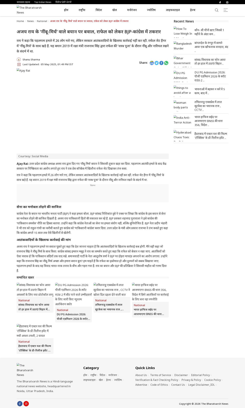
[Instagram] (227, 2)
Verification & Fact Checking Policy (156, 380)
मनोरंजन (132, 10)
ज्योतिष (151, 10)
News (30, 21)
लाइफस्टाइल (173, 10)
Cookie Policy (212, 380)
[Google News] (152, 62)
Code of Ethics (159, 385)
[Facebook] (220, 2)
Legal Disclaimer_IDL (201, 385)
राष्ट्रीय (82, 10)
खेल (114, 10)
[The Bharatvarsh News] (31, 10)
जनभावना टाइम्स (23, 2)
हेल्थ (192, 10)
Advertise (141, 385)
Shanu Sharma (31, 59)
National (42, 21)
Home (20, 21)
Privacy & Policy (191, 380)
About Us (141, 375)
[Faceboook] (19, 403)
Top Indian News (42, 2)
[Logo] (46, 370)
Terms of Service (160, 375)
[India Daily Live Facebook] (161, 62)
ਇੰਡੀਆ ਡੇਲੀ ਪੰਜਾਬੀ (64, 2)
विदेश (99, 10)
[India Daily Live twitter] (156, 62)
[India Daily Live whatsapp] (166, 62)
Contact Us (178, 385)
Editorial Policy (200, 375)
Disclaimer (181, 375)
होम (66, 10)
